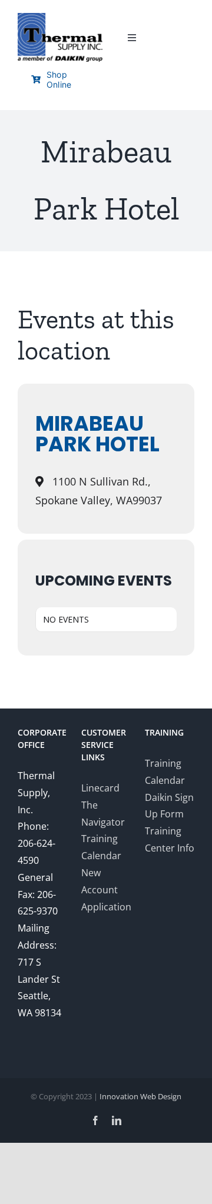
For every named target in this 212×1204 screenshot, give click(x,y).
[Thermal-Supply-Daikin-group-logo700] (60, 17)
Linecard (100, 787)
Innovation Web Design (140, 1096)
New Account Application (106, 889)
